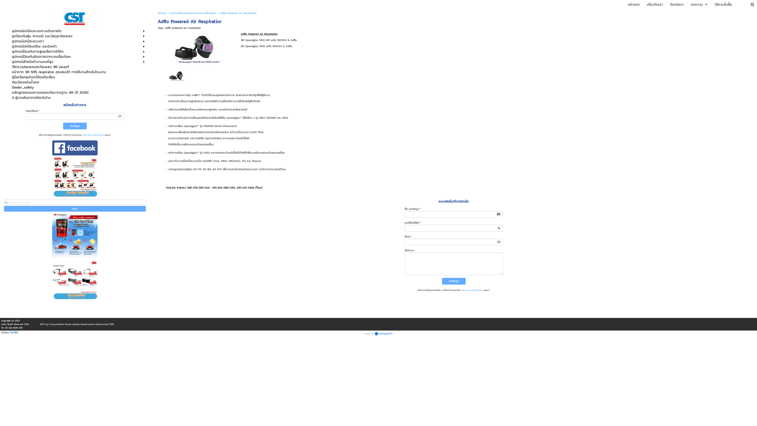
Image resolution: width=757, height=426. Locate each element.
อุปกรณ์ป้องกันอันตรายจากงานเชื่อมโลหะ (193, 13)
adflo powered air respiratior (183, 28)
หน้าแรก (162, 13)
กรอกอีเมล (33, 111)
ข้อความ (409, 250)
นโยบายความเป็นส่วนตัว (93, 134)
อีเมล (408, 236)
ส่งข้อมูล (75, 126)
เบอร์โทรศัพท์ (413, 223)
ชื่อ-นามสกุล (413, 209)
